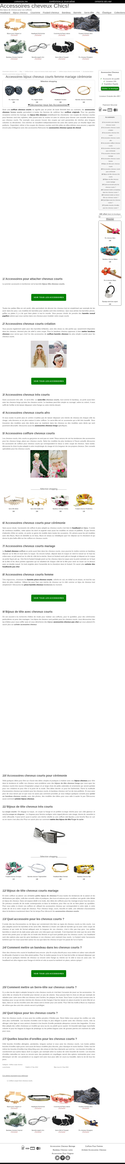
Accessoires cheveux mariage (62, 1146)
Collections (119, 12)
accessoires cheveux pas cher (66, 622)
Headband (5, 12)
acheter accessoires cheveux (25, 624)
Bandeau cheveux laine (63, 1150)
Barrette (77, 12)
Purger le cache (77, 819)
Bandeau (66, 12)
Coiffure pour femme (94, 1146)
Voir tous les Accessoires (49, 297)
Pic (98, 12)
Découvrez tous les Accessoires (48, 104)
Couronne (35, 12)
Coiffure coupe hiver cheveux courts (20, 1081)
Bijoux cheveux (20, 12)
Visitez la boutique (110, 88)
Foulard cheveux (51, 12)
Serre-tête (89, 12)
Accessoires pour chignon (63, 1153)
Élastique (106, 12)
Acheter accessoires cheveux (94, 1150)
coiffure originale (72, 112)
